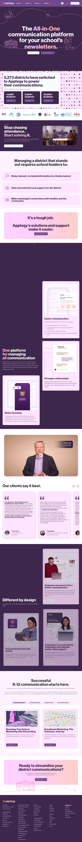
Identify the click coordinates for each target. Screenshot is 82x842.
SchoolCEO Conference (70, 813)
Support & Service (21, 839)
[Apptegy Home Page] (9, 801)
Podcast (67, 815)
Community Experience (7, 822)
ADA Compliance (21, 811)
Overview (67, 807)
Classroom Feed (21, 835)
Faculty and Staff (37, 826)
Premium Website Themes (23, 825)
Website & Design (21, 821)
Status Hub (36, 815)
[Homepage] (8, 3)
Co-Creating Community (62, 702)
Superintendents (37, 820)
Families (35, 828)
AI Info (50, 826)
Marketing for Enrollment (19, 702)
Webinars (36, 813)
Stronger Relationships (22, 831)
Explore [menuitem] (37, 3)
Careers (51, 820)
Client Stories (36, 808)
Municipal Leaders (37, 830)
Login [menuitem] (67, 3)
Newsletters (20, 813)
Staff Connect (5, 826)
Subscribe (67, 809)
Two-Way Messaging (22, 833)
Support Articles (37, 811)
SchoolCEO (51, 808)
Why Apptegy (52, 818)
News (50, 822)
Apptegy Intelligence (22, 815)
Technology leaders (38, 824)
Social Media (21, 817)
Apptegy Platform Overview (8, 806)
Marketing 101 (68, 817)
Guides (50, 806)
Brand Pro (5, 820)
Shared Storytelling (22, 827)
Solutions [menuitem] (27, 3)
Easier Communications (23, 806)
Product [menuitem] (18, 3)
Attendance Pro (6, 824)
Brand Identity (21, 829)
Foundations (5, 814)
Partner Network (52, 824)
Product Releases (37, 806)
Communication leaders (39, 822)
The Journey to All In (7, 808)
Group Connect (6, 818)
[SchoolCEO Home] (72, 805)
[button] (33, 52)
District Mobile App (22, 823)
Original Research (68, 811)
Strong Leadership (49, 702)
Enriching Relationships (34, 702)
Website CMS (21, 808)
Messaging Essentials (7, 816)
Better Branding (21, 819)
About (50, 816)
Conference (51, 811)
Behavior (20, 837)
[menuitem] (47, 3)
